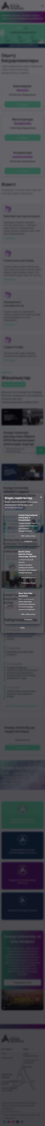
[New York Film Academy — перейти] (12, 606)
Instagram (28, 541)
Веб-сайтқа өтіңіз (28, 536)
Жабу (22, 628)
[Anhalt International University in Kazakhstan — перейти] (12, 528)
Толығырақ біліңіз (28, 583)
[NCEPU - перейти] (12, 567)
